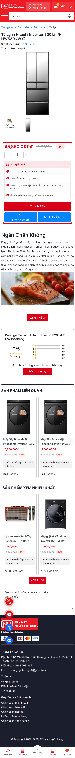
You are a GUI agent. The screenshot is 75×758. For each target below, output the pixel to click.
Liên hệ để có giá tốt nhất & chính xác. (29, 171)
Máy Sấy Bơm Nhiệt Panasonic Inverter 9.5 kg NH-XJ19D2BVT (54, 444)
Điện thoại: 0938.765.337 (16, 665)
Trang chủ (7, 754)
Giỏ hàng (37, 752)
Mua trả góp (54, 217)
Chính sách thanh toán (14, 702)
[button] (70, 441)
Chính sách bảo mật (13, 707)
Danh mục (22, 754)
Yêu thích (67, 754)
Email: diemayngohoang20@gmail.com (24, 670)
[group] (37, 83)
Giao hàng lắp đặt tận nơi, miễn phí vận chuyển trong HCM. (36, 187)
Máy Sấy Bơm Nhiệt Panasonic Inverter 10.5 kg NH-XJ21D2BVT (18, 444)
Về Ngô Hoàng (10, 681)
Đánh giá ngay (37, 371)
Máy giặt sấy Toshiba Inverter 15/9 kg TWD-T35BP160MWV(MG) (54, 541)
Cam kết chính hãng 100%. (23, 178)
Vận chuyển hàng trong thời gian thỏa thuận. (32, 195)
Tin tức (52, 754)
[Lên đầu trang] (64, 732)
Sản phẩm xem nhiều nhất (29, 488)
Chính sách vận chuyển (15, 720)
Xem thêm (37, 580)
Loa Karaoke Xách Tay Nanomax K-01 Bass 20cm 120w (18, 541)
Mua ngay (37, 206)
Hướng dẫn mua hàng (14, 716)
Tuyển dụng (8, 690)
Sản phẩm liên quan (21, 390)
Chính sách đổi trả (12, 711)
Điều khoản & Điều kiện (15, 686)
